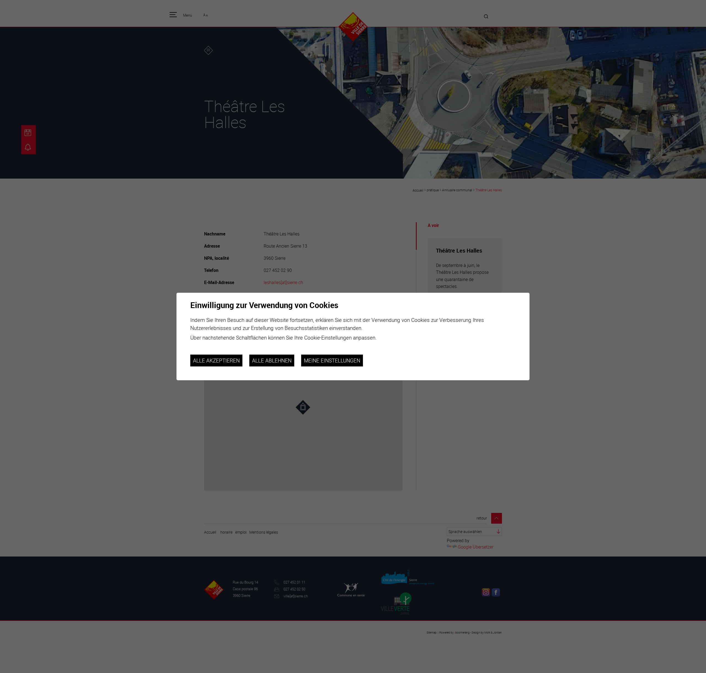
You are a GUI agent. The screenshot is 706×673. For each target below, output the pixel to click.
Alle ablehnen (272, 360)
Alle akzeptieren (216, 360)
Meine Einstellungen (332, 360)
